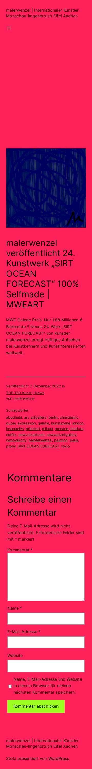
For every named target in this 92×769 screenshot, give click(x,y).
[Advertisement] (46, 102)
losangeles (15, 428)
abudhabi (14, 417)
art (26, 417)
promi (11, 446)
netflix (11, 434)
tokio (65, 446)
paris (74, 440)
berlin (53, 417)
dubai (11, 423)
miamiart (33, 428)
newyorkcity (16, 440)
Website (15, 655)
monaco (61, 428)
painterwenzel (40, 440)
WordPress (58, 758)
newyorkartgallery (62, 434)
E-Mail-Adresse (23, 631)
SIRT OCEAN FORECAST (38, 446)
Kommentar (20, 549)
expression (27, 423)
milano (47, 428)
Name (14, 608)
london (78, 423)
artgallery (39, 417)
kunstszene (60, 423)
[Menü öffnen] (9, 28)
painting (61, 440)
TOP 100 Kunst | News (25, 393)
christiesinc (69, 417)
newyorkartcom (31, 434)
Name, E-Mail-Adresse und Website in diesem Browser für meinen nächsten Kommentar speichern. (48, 686)
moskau (76, 428)
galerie (43, 423)
